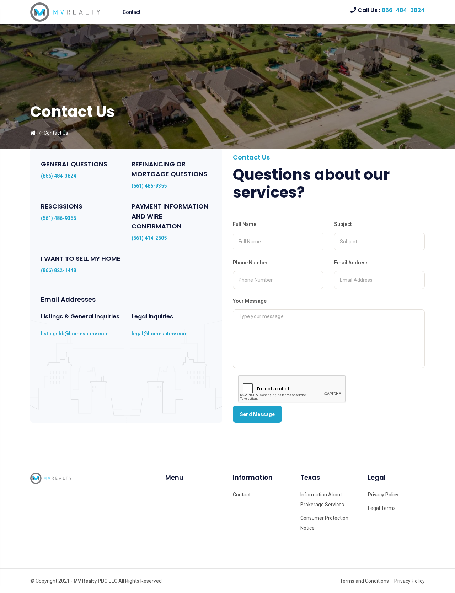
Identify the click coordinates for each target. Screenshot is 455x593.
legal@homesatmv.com (160, 333)
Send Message (257, 414)
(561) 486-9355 (149, 186)
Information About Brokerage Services (322, 499)
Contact (131, 12)
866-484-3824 (403, 10)
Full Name (244, 224)
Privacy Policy (383, 494)
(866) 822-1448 (58, 270)
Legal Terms (382, 508)
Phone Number (250, 262)
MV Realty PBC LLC (95, 581)
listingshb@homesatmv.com (75, 333)
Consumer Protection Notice (324, 523)
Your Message (250, 301)
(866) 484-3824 (58, 176)
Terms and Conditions (364, 581)
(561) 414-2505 (149, 238)
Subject (343, 224)
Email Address (351, 262)
